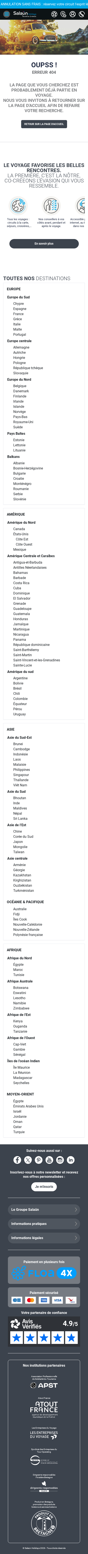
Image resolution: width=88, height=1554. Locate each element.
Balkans (13, 457)
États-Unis (20, 534)
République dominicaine (31, 645)
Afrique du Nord (19, 958)
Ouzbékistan (22, 885)
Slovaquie (20, 373)
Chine (17, 831)
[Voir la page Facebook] (17, 1160)
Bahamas (20, 573)
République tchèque (28, 368)
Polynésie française (28, 935)
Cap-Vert (19, 1044)
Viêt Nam (20, 785)
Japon (18, 842)
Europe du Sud (18, 297)
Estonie (18, 440)
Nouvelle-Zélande (26, 930)
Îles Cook (20, 919)
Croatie (18, 479)
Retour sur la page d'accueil (44, 124)
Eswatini (19, 993)
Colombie (20, 699)
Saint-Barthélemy (26, 650)
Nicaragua (21, 634)
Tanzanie (20, 1031)
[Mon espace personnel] (73, 14)
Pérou (17, 709)
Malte (17, 329)
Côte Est (22, 539)
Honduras (20, 619)
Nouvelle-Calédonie (27, 924)
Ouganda (20, 1026)
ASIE (11, 729)
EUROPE (14, 289)
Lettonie (19, 445)
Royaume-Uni (23, 422)
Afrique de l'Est (19, 1015)
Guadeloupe (22, 609)
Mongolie (20, 847)
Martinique (21, 629)
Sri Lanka (20, 819)
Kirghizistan (22, 880)
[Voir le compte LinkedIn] (71, 1160)
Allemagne (21, 347)
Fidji (16, 914)
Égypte (18, 965)
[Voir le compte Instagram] (60, 1160)
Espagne (19, 309)
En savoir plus (44, 243)
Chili (16, 694)
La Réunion (21, 1073)
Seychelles (21, 1083)
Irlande (18, 401)
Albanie (19, 463)
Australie (19, 909)
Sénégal (19, 1055)
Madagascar (22, 1078)
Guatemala (21, 614)
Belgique (19, 386)
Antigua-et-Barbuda (27, 562)
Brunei (18, 744)
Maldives (20, 808)
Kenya (18, 1021)
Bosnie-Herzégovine (28, 468)
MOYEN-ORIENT (20, 1094)
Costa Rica (21, 583)
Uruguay (19, 714)
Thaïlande (20, 780)
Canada (19, 529)
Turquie (19, 1132)
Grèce (17, 319)
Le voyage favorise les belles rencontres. (44, 175)
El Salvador (21, 598)
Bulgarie (19, 473)
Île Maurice (21, 1067)
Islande (18, 407)
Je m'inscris (44, 1187)
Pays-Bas (20, 417)
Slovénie (19, 499)
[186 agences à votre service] (63, 14)
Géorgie (19, 870)
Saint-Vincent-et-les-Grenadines (36, 660)
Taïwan (18, 852)
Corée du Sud (23, 837)
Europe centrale (19, 341)
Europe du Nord (19, 380)
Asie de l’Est (16, 825)
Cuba (17, 588)
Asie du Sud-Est (19, 738)
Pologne (19, 363)
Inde (16, 803)
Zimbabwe (21, 1008)
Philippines (21, 770)
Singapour (21, 775)
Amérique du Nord (21, 523)
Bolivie (18, 683)
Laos (17, 759)
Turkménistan (23, 891)
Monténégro (22, 484)
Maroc (18, 970)
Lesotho (19, 998)
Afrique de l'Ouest (21, 1038)
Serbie (18, 494)
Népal (17, 813)
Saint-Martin (22, 655)
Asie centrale (17, 858)
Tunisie (18, 975)
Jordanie (19, 1117)
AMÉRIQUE (16, 514)
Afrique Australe (20, 981)
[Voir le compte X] (28, 1160)
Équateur (20, 704)
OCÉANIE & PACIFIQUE (25, 902)
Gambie (19, 1049)
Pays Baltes (16, 434)
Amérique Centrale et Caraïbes (31, 556)
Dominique (21, 593)
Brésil (17, 688)
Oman (17, 1122)
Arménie (19, 865)
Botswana (20, 988)
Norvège (19, 412)
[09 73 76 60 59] (82, 14)
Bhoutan (19, 798)
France (18, 314)
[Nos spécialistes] (54, 14)
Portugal (19, 334)
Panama (19, 640)
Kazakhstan (22, 875)
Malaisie (19, 765)
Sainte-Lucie (22, 665)
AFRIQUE (14, 950)
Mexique (19, 550)
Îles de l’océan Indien (23, 1061)
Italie (17, 324)
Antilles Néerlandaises (30, 568)
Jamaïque (20, 624)
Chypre (18, 304)
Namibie (19, 1003)
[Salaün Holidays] (24, 14)
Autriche (19, 353)
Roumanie (21, 489)
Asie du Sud (16, 792)
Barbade (19, 578)
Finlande (19, 396)
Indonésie (20, 754)
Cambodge (21, 749)
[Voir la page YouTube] (49, 1160)
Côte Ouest (24, 544)
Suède (18, 427)
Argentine (20, 678)
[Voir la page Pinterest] (39, 1160)
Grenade (19, 604)
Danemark (21, 391)
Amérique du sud (20, 672)
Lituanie (19, 450)
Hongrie (19, 358)
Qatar (17, 1127)
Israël (17, 1111)
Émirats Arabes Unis (28, 1106)
